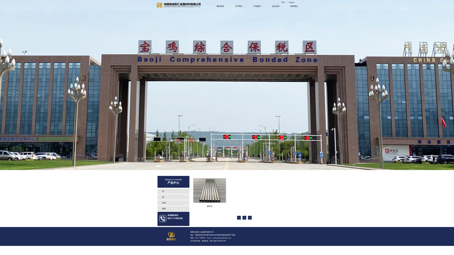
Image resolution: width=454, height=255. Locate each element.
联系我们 (294, 6)
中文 (283, 2)
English (291, 2)
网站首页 (220, 6)
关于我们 (239, 6)
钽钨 (164, 203)
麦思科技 (205, 241)
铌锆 (164, 209)
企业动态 (275, 6)
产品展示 (257, 6)
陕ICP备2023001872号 (218, 241)
